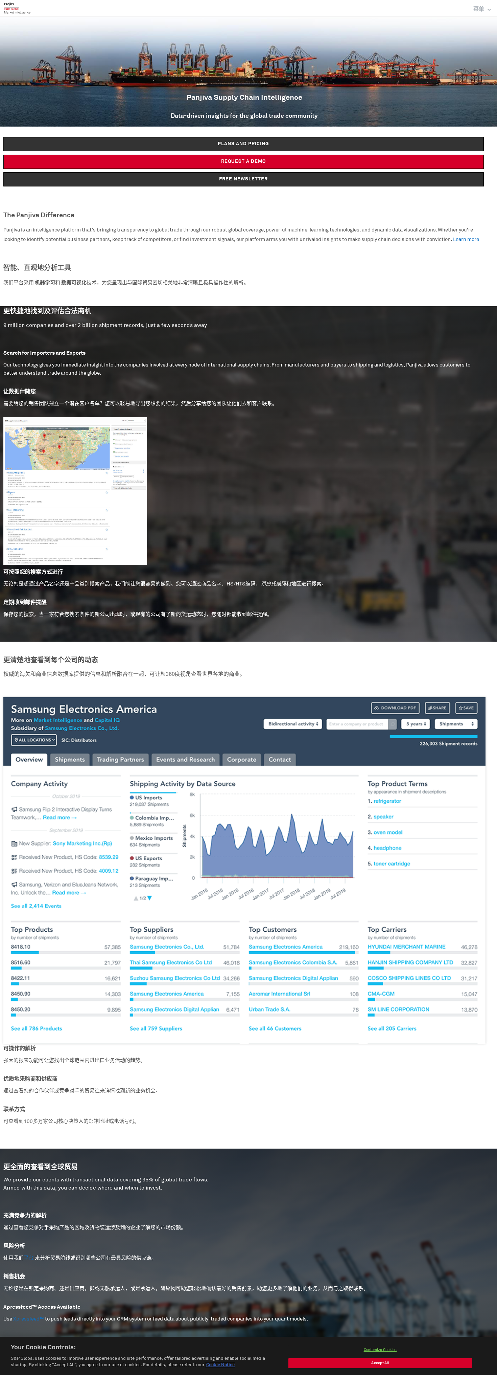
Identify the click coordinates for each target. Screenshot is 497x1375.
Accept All (380, 1363)
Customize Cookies (380, 1350)
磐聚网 (17, 8)
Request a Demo (243, 161)
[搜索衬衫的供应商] (244, 491)
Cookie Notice (220, 1365)
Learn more (466, 239)
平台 (29, 1258)
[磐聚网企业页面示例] (244, 870)
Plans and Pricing (243, 143)
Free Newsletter (243, 179)
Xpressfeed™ (28, 1319)
